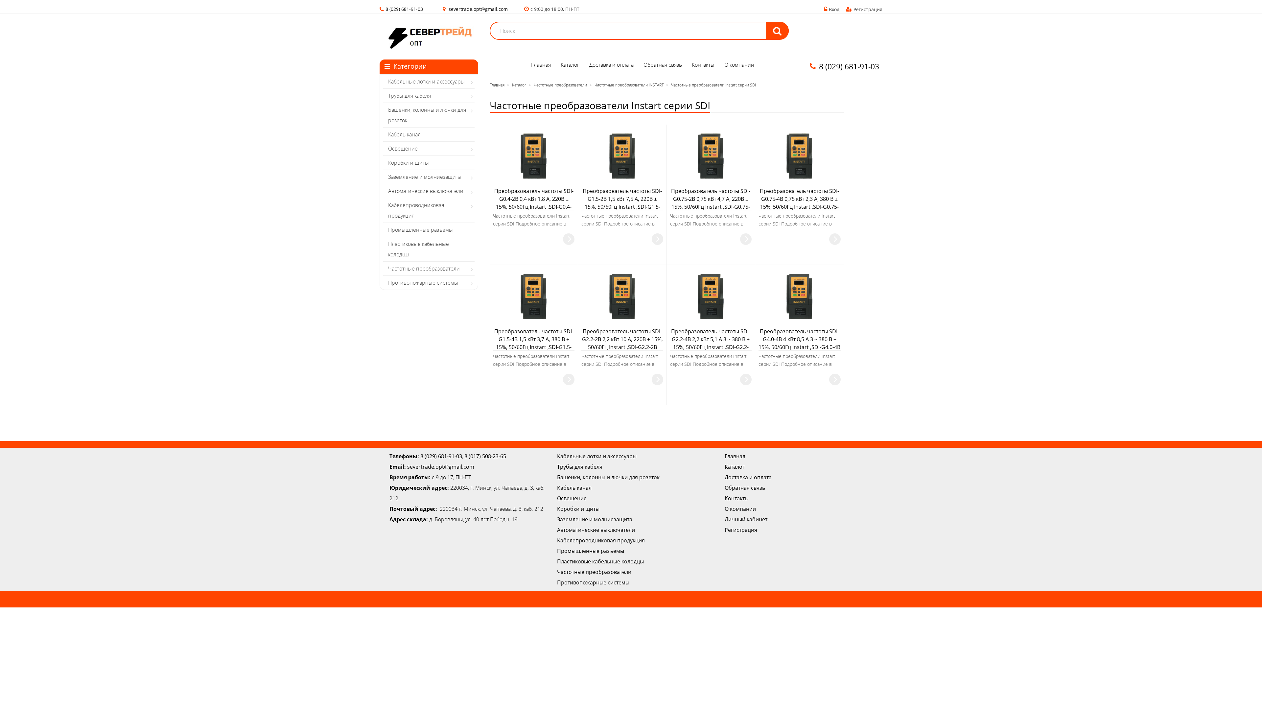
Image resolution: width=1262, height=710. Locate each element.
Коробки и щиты (408, 162)
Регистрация (867, 9)
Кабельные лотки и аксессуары (426, 81)
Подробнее (568, 239)
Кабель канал (404, 134)
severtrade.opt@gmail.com (478, 9)
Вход (834, 9)
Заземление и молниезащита (424, 176)
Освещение (403, 148)
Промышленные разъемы (420, 229)
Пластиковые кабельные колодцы (418, 249)
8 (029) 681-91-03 (441, 456)
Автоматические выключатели (425, 191)
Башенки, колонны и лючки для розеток (427, 115)
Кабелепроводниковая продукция (416, 210)
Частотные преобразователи (424, 268)
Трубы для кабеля (409, 95)
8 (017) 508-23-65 (485, 456)
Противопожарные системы (423, 282)
